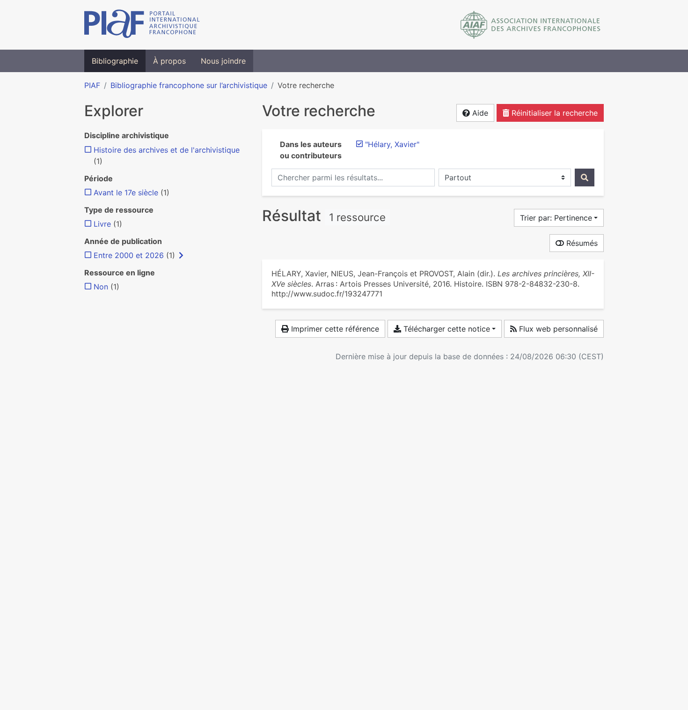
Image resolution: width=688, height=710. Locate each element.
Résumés (581, 243)
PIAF (92, 85)
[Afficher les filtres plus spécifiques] (181, 255)
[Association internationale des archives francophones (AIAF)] (530, 24)
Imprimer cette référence (334, 328)
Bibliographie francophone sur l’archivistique (188, 85)
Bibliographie (115, 61)
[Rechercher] (584, 177)
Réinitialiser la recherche (553, 113)
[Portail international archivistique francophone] (142, 24)
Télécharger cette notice (445, 328)
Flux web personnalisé (557, 328)
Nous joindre (223, 61)
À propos (169, 61)
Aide (479, 113)
